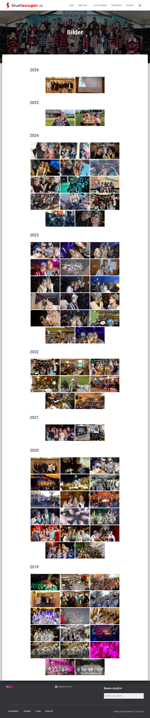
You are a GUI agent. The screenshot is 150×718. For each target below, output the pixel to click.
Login (38, 711)
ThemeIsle (139, 711)
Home (71, 5)
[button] (87, 5)
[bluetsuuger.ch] (24, 5)
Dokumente (13, 711)
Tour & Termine (100, 5)
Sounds (27, 711)
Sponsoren (116, 5)
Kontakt (130, 5)
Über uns (82, 5)
